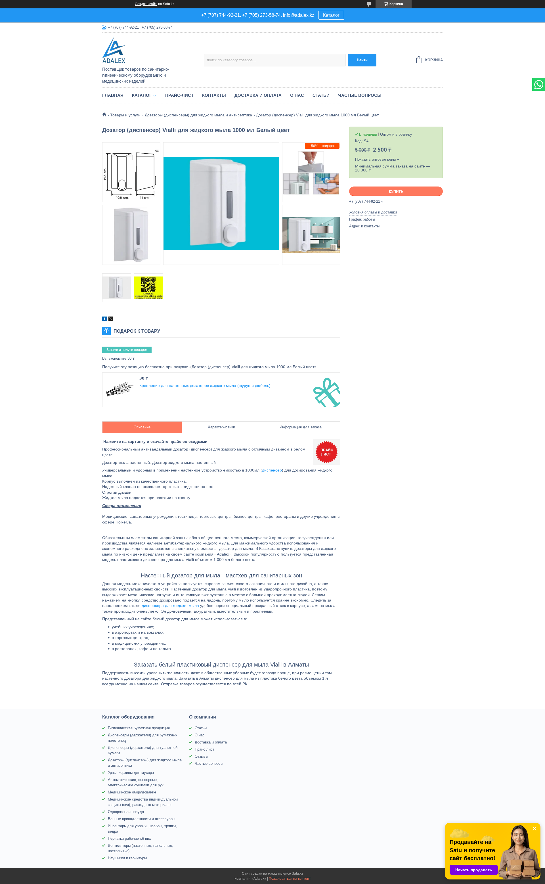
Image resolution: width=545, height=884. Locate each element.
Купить (396, 192)
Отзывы (201, 756)
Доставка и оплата (258, 95)
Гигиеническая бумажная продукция (139, 728)
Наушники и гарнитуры (127, 858)
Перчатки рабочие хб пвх (129, 838)
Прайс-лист (179, 95)
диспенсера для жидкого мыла (170, 605)
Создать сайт (146, 4)
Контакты (214, 95)
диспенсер (272, 470)
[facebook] (104, 319)
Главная (112, 95)
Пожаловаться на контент (290, 879)
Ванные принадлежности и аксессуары (141, 819)
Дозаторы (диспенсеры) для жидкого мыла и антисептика (198, 115)
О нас (297, 95)
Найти (362, 60)
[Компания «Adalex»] (152, 50)
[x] (110, 319)
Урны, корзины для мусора (131, 772)
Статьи (321, 95)
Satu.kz (297, 873)
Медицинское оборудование (132, 792)
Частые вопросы (360, 95)
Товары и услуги (125, 115)
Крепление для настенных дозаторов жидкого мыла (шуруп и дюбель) (205, 385)
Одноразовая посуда (126, 812)
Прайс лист (204, 749)
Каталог (331, 15)
